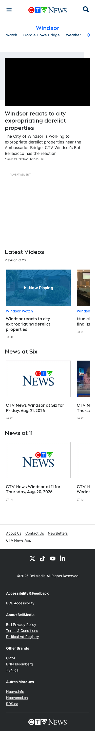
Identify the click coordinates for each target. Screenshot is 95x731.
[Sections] (9, 10)
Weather (73, 35)
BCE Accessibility (20, 603)
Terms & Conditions (22, 630)
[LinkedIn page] (63, 558)
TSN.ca (12, 670)
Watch (11, 35)
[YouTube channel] (53, 558)
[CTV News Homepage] (47, 10)
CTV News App (18, 540)
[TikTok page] (43, 558)
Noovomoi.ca (17, 697)
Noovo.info (15, 691)
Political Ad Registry (22, 636)
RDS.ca (12, 703)
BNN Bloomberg (19, 664)
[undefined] (38, 304)
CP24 (10, 658)
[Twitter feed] (32, 558)
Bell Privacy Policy (21, 624)
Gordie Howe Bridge (41, 35)
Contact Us (34, 533)
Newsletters (58, 533)
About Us (13, 533)
